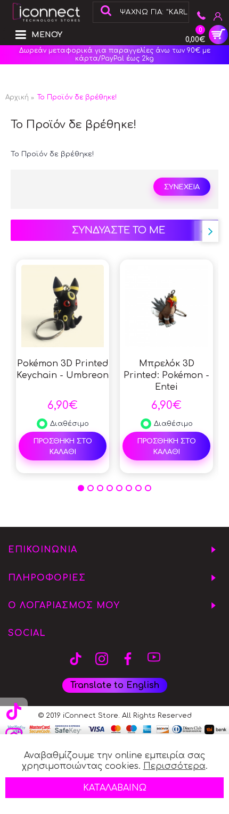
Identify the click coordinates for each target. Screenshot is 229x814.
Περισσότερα (174, 766)
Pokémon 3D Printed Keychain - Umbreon (63, 369)
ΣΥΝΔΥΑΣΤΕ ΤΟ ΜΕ (118, 230)
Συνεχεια (182, 187)
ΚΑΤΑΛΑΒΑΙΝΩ (114, 788)
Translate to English (114, 685)
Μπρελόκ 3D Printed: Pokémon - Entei (166, 375)
